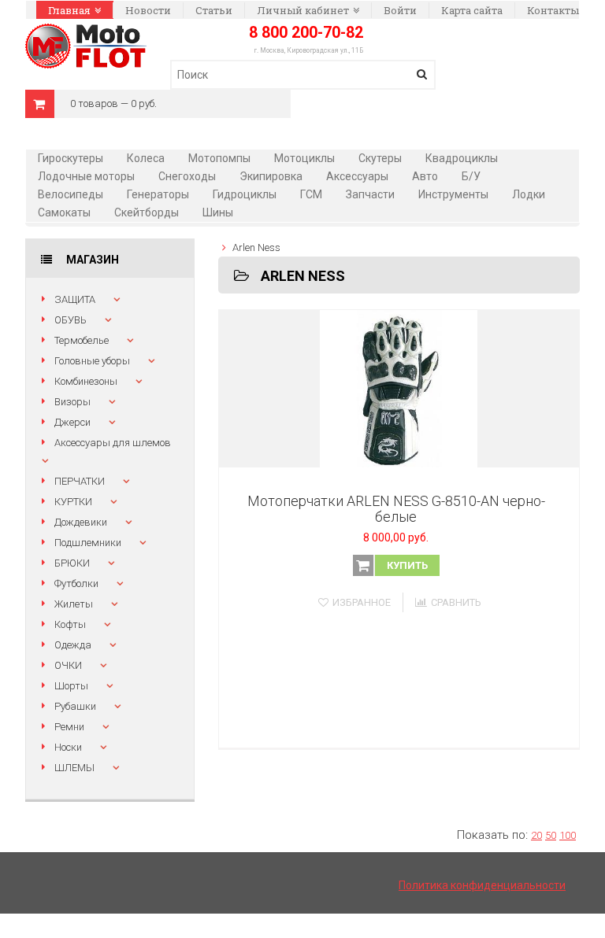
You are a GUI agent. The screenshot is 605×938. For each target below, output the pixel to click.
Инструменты (453, 194)
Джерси (72, 422)
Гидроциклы (245, 194)
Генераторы (158, 194)
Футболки (76, 583)
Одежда (72, 645)
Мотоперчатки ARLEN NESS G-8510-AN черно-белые (396, 509)
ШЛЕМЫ (74, 768)
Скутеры (380, 158)
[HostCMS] (86, 32)
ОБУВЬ (70, 320)
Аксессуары (357, 176)
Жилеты (73, 604)
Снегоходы (187, 176)
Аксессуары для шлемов (112, 443)
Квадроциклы (461, 158)
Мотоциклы (304, 158)
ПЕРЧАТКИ (79, 481)
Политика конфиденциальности (482, 885)
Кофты (70, 624)
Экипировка (270, 176)
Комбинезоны (85, 381)
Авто (425, 176)
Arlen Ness (256, 247)
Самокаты (64, 212)
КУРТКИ (73, 502)
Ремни (69, 727)
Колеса (146, 158)
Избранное (361, 602)
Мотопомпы (219, 158)
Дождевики (80, 522)
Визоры (72, 402)
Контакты (553, 10)
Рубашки (75, 706)
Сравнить (456, 602)
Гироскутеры (70, 158)
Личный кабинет (303, 10)
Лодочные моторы (86, 176)
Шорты (71, 686)
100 (567, 835)
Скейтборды (146, 212)
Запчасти (370, 194)
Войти (400, 10)
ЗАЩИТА (74, 299)
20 (536, 835)
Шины (217, 212)
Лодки (528, 194)
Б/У (471, 176)
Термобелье (81, 340)
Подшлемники (87, 542)
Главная (69, 10)
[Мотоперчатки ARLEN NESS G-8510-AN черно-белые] (399, 388)
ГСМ (311, 194)
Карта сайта (472, 10)
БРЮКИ (72, 563)
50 (550, 835)
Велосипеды (70, 194)
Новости (148, 10)
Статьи (213, 10)
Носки (68, 747)
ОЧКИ (68, 665)
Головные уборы (92, 361)
